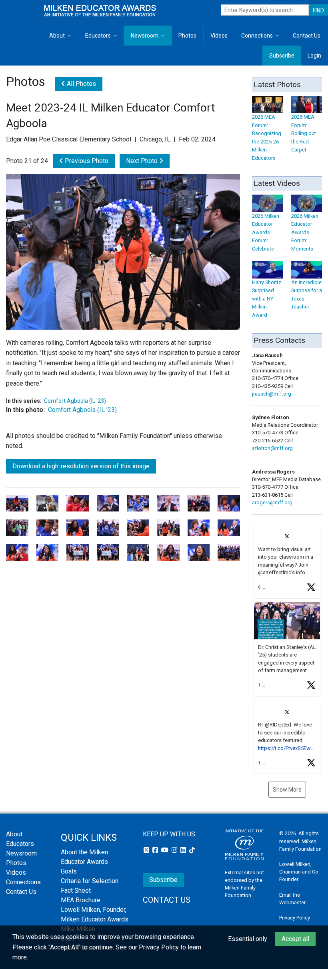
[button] (287, 561)
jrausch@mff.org (271, 394)
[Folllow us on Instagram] (175, 850)
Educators (98, 35)
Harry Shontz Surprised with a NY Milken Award (266, 298)
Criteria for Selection (89, 881)
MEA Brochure (80, 900)
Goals (69, 871)
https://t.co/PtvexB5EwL (285, 748)
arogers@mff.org (272, 502)
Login (314, 55)
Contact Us (306, 35)
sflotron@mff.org (272, 448)
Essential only (247, 939)
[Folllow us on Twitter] (147, 850)
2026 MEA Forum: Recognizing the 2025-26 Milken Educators (266, 137)
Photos (187, 35)
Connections (257, 35)
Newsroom (144, 35)
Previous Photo (85, 161)
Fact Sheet (76, 890)
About (57, 35)
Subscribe (281, 55)
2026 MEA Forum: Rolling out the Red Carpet (303, 133)
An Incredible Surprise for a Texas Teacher (306, 294)
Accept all (295, 939)
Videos (219, 35)
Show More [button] (287, 789)
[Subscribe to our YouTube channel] (165, 850)
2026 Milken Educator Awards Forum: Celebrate (265, 232)
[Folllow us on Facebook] (156, 850)
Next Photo (142, 161)
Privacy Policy (294, 918)
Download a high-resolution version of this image (81, 466)
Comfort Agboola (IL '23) (75, 401)
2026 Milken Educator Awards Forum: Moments (304, 232)
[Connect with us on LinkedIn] (184, 850)
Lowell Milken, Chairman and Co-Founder (299, 871)
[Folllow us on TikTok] (192, 850)
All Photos (80, 84)
